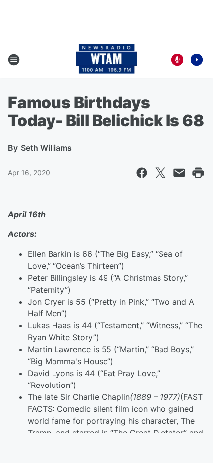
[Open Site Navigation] (14, 60)
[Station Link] (107, 60)
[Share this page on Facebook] (142, 173)
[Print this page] (198, 173)
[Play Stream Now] (197, 60)
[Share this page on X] (160, 173)
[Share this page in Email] (179, 173)
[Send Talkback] (177, 60)
